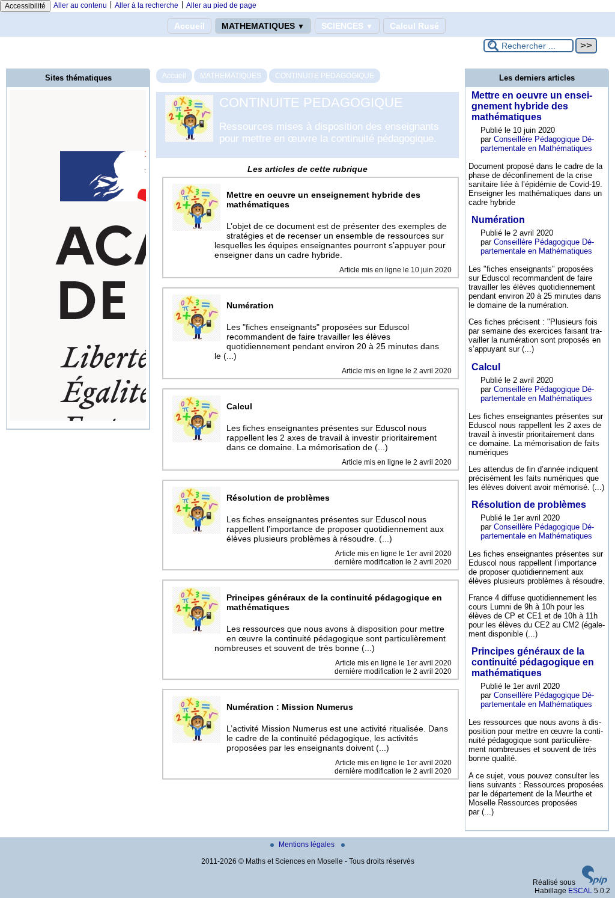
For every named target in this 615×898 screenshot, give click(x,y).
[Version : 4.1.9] (594, 882)
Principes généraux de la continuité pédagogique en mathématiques (532, 662)
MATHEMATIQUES (263, 26)
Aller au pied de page (221, 5)
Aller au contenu (80, 5)
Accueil (189, 26)
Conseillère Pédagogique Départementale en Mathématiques (537, 144)
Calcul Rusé (414, 26)
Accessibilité (25, 6)
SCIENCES (347, 26)
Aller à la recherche (146, 5)
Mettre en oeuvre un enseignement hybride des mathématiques (531, 106)
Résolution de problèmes (528, 504)
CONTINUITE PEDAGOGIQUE (324, 76)
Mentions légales (307, 844)
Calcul (485, 367)
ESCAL (580, 891)
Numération (498, 220)
